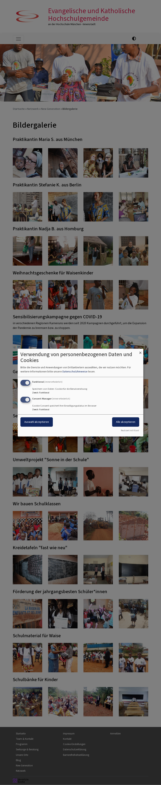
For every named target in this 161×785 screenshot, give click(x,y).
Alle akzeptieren (125, 422)
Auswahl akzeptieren (36, 422)
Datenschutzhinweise (75, 371)
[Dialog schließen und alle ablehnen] (140, 350)
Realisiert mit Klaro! (130, 430)
